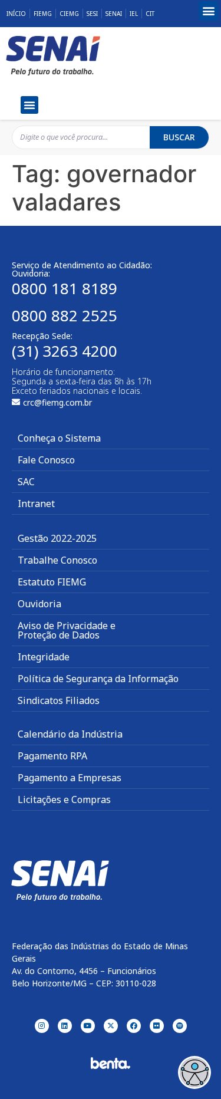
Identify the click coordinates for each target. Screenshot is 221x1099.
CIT (150, 13)
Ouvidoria (39, 603)
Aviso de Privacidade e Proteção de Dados (67, 630)
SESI (92, 13)
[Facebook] (134, 1026)
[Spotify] (180, 1026)
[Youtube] (88, 1026)
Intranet (36, 503)
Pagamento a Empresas (69, 777)
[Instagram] (42, 1026)
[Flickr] (157, 1026)
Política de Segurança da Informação (98, 678)
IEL (134, 13)
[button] (208, 11)
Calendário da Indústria (70, 734)
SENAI (113, 13)
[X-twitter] (111, 1026)
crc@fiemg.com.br (57, 402)
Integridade (44, 656)
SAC (26, 481)
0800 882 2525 (64, 315)
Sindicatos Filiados (59, 700)
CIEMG (69, 13)
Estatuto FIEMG (52, 581)
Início (16, 13)
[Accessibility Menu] (194, 1072)
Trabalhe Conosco (57, 560)
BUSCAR (179, 137)
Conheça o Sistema (59, 438)
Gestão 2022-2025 (57, 538)
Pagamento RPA (52, 755)
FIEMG (43, 13)
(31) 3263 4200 (64, 350)
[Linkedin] (65, 1026)
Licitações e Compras (64, 799)
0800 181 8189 (64, 288)
